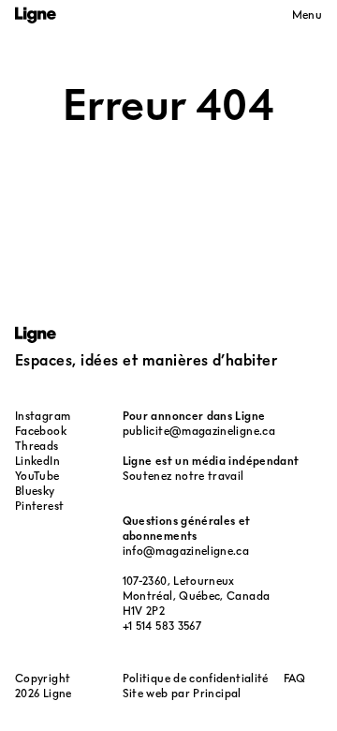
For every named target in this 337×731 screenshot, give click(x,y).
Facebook (40, 431)
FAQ (295, 678)
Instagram (42, 416)
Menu (307, 14)
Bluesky (35, 491)
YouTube (37, 476)
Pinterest (39, 506)
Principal (217, 693)
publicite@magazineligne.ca (199, 431)
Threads (37, 446)
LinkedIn (37, 461)
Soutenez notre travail (183, 476)
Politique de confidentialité (196, 678)
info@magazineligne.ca (186, 551)
